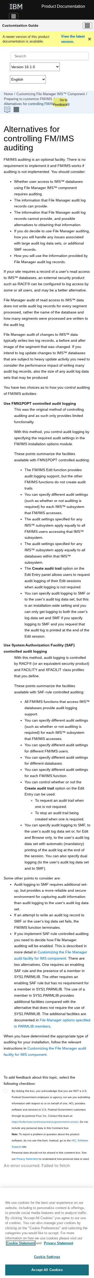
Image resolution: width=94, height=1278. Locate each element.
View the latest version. (73, 39)
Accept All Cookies (46, 1270)
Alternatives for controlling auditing (36, 104)
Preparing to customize (28, 99)
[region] (47, 1233)
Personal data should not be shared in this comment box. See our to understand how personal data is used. (51, 1155)
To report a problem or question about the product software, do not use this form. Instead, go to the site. (50, 1140)
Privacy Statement (27, 1158)
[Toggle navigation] (13, 16)
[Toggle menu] (87, 25)
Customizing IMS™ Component (50, 94)
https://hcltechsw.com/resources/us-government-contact (45, 1121)
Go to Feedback (60, 102)
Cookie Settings (47, 1257)
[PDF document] (7, 109)
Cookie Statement (21, 1243)
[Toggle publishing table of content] (16, 109)
